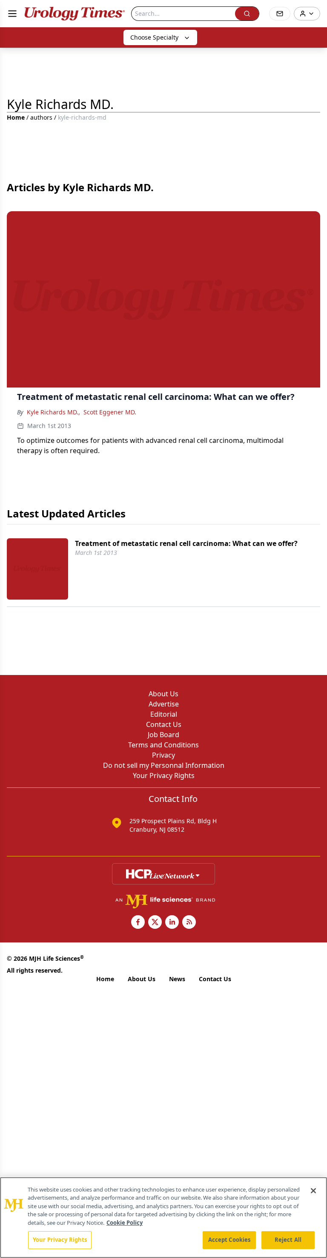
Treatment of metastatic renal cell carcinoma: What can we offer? (186, 543)
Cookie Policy (124, 1222)
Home (16, 117)
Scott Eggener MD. (109, 412)
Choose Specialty (154, 37)
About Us (163, 693)
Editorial (163, 714)
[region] (163, 1217)
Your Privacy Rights (164, 775)
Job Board (163, 734)
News (177, 979)
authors (41, 117)
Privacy (163, 755)
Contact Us (163, 724)
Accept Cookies (229, 1240)
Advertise (164, 704)
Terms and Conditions (163, 745)
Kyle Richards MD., (53, 412)
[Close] (313, 1190)
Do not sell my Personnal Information (163, 765)
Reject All (288, 1240)
